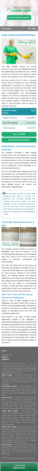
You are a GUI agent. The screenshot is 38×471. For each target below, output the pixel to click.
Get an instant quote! (19, 17)
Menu (33, 28)
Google (4, 357)
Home (4, 351)
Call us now (19, 466)
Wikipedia (5, 359)
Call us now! (19, 134)
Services (7, 28)
